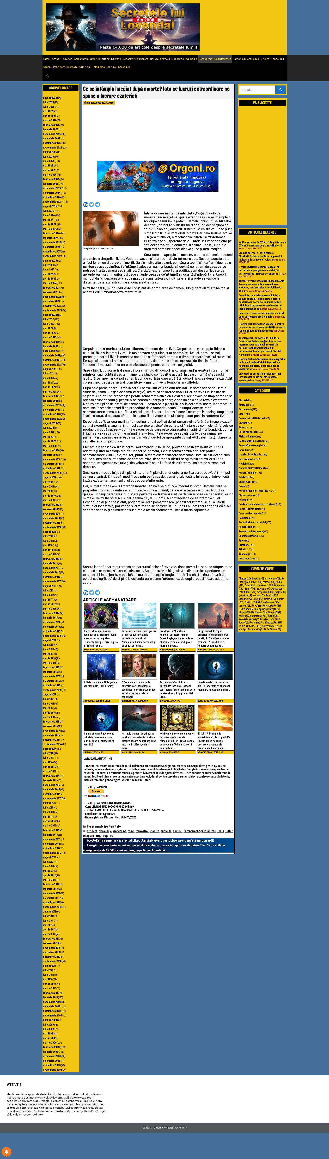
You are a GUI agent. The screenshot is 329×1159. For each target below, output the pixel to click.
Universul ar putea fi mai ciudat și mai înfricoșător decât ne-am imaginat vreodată (260, 377)
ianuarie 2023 (50, 292)
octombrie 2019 (51, 468)
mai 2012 (48, 870)
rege (275, 612)
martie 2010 (49, 988)
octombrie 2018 (51, 522)
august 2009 (50, 1019)
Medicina (99, 66)
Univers (253, 625)
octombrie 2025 (52, 142)
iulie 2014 (48, 753)
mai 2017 (48, 599)
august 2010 (49, 965)
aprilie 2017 (49, 604)
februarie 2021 (51, 396)
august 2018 (49, 531)
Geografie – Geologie (184, 58)
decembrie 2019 (51, 459)
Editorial (243, 427)
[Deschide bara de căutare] (47, 76)
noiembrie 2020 (51, 409)
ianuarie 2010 (50, 997)
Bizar (93, 58)
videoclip (258, 629)
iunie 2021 (48, 378)
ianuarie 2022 (50, 346)
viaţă (105, 835)
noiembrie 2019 (51, 463)
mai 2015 (48, 708)
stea (257, 622)
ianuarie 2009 (50, 1051)
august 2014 (50, 748)
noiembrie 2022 (51, 301)
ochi (259, 605)
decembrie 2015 (51, 676)
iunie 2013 (48, 811)
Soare (245, 622)
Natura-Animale (160, 58)
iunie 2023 (48, 269)
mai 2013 (48, 816)
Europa (263, 588)
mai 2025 (48, 165)
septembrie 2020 (52, 418)
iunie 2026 (48, 106)
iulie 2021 (48, 373)
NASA (251, 602)
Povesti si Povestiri (250, 508)
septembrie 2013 (52, 798)
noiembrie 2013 (51, 789)
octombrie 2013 (51, 794)
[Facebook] (85, 204)
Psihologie (245, 517)
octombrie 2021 (51, 359)
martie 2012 (49, 879)
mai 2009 (48, 1033)
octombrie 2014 (51, 739)
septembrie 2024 (52, 201)
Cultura (111, 66)
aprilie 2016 (49, 658)
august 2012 (49, 857)
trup (98, 835)
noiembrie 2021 (51, 355)
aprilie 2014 (49, 766)
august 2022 (50, 314)
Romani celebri (247, 526)
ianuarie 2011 (50, 943)
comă (131, 831)
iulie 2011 (48, 915)
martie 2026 (50, 120)
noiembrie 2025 (51, 138)
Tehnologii (277, 58)
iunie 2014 (48, 757)
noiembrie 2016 (51, 626)
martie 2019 (49, 500)
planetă (246, 612)
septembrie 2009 (52, 1015)
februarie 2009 (51, 1047)
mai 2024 (48, 219)
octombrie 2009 (52, 1010)
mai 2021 (48, 382)
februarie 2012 (51, 884)
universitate (272, 625)
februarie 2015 (51, 721)
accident (92, 831)
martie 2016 (49, 662)
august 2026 (50, 97)
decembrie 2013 (51, 784)
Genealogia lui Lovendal (252, 440)
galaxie (245, 595)
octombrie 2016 (51, 631)
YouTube (273, 629)
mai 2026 (48, 111)
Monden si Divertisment (252, 468)
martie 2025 (50, 174)
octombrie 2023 (52, 251)
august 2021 (49, 369)
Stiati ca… (85, 66)
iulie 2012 (48, 861)
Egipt (250, 588)
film (251, 592)
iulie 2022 (48, 319)
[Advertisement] (158, 134)
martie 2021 (49, 391)
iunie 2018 (48, 540)
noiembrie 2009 (51, 1006)
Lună (258, 598)
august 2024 (50, 206)
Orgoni (47, 66)
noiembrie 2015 (51, 680)
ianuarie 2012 (50, 888)
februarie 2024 (51, 233)
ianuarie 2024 (51, 237)
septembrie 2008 (52, 1069)
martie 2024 (50, 228)
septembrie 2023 (52, 255)
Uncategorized (247, 558)
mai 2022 (48, 328)
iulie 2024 (48, 210)
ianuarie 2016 (50, 671)
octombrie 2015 (51, 685)
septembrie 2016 (52, 635)
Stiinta (265, 58)
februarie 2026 (51, 124)
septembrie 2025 (52, 147)
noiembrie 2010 (51, 952)
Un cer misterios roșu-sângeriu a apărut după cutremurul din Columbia (261, 314)
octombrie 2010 (51, 956)
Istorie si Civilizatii (109, 58)
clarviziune (119, 831)
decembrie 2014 (52, 730)
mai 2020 (48, 436)
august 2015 (49, 694)
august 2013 (49, 802)
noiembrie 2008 (51, 1060)
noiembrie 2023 (51, 246)
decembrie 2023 (52, 242)
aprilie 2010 (49, 983)
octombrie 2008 (52, 1065)
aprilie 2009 (49, 1038)
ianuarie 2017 (50, 617)
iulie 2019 (48, 482)
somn (220, 831)
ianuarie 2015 (50, 726)
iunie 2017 (48, 594)
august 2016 (49, 640)
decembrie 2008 (52, 1056)
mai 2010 (48, 979)
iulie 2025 (48, 156)
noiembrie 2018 (51, 518)
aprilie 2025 (49, 170)
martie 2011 (49, 934)
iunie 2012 (48, 866)
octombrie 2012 (51, 848)
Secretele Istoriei (248, 535)
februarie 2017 (51, 613)
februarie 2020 (51, 450)
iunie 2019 (48, 486)
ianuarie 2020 (50, 454)
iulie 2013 (48, 807)
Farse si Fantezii (248, 431)
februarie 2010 (51, 992)
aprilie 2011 (49, 929)
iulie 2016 (48, 644)
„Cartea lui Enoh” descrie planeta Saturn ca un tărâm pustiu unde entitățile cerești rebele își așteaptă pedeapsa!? (262, 327)
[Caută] (280, 89)
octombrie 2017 (51, 576)
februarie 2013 (51, 830)
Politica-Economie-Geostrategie (257, 504)
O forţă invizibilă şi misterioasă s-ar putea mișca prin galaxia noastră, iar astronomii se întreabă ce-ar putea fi (260, 270)
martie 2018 (49, 554)
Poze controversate (65, 66)
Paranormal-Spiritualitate (215, 58)
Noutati (243, 477)
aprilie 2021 (49, 387)
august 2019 (49, 477)
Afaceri (56, 58)
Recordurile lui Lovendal (252, 522)
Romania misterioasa (246, 58)
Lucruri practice (248, 459)
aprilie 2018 (49, 549)
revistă (245, 615)
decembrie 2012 (51, 839)
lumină (245, 598)
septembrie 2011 (52, 906)
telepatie (89, 835)
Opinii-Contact (247, 481)
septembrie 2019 (52, 472)
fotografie (265, 592)
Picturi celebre (247, 495)
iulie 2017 (48, 590)
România (259, 615)
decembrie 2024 (52, 188)
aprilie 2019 (49, 495)
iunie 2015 (48, 703)
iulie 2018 (48, 536)
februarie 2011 (51, 938)
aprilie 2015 (49, 712)
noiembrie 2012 (51, 843)
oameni (177, 831)
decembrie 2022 (52, 296)
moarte (154, 831)
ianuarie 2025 (50, 183)
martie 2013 (49, 825)
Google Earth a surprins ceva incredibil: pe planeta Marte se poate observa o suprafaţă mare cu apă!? (150, 840)
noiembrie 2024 (52, 192)
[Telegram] (97, 204)
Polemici (243, 499)
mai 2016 (48, 653)
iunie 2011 (48, 920)
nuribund (166, 831)
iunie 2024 (49, 215)
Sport (242, 540)
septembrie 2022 (52, 310)
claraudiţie (105, 831)
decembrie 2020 (52, 405)
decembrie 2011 (51, 893)
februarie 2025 (51, 179)
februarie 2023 (51, 287)
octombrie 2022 (52, 305)
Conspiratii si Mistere (135, 58)
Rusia (273, 615)
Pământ (262, 612)
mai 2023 (48, 274)
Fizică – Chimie (247, 436)
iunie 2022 (48, 323)
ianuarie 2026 (50, 129)
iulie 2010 (48, 970)
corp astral (142, 831)
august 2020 (50, 423)
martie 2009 (50, 1042)
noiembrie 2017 (51, 572)
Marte (270, 598)
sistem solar (271, 619)
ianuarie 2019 (50, 509)
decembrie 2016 (51, 622)
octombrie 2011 (51, 902)
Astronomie (81, 58)
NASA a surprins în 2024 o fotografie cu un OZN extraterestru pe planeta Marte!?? (262, 243)
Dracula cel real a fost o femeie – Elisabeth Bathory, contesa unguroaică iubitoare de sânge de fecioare (260, 256)
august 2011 (49, 911)
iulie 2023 (48, 265)
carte (269, 581)
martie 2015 (49, 717)
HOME (46, 58)
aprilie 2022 (49, 332)
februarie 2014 (51, 775)
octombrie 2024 (52, 197)
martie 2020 (50, 445)
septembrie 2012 (52, 852)
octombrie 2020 (52, 414)
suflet (229, 831)
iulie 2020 (48, 427)
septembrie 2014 (52, 744)
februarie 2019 (51, 504)
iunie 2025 (48, 161)
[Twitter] (91, 204)
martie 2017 (49, 608)
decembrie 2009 (52, 1001)
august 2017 (49, 586)
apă (259, 578)
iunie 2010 (48, 974)
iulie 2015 (48, 698)
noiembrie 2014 (51, 735)
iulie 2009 (48, 1024)
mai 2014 (48, 762)
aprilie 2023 (49, 278)
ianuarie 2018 (50, 563)
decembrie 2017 (51, 567)
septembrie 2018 (52, 527)
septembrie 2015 (52, 690)
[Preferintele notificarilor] (6, 1152)
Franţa (280, 592)
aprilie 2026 (49, 115)
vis (111, 835)
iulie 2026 (48, 102)
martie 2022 (50, 337)
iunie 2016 (48, 649)
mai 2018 (48, 545)
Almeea (67, 58)
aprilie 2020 (49, 441)
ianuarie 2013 (50, 834)
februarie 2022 (51, 341)
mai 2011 (47, 925)
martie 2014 (49, 771)
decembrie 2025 (52, 133)
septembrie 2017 (52, 581)
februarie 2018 (51, 558)
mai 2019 (48, 490)
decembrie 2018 (51, 513)
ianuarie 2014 (50, 780)
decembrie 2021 (51, 350)
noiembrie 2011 (51, 897)
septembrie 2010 (52, 961)
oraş (270, 605)
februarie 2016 (51, 667)
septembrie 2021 (52, 364)
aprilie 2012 (49, 875)
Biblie (245, 581)
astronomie (274, 578)
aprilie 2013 (49, 821)
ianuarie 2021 (50, 400)
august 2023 (50, 260)
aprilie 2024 (50, 224)
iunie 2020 (48, 432)
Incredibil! (124, 66)
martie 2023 (50, 283)
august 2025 (50, 151)
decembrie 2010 (51, 947)
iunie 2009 (48, 1029)
